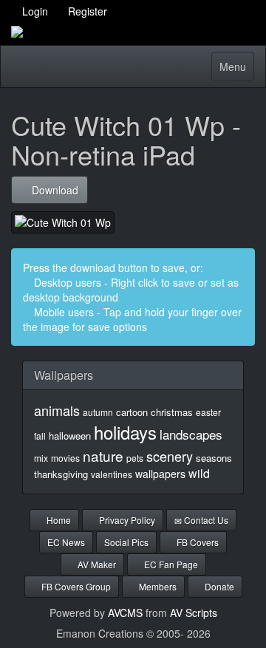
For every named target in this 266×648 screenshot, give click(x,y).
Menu (236, 69)
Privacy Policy (126, 520)
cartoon (132, 412)
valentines (111, 474)
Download (53, 190)
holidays (125, 432)
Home (57, 520)
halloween (70, 436)
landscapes (191, 434)
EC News (66, 542)
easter (208, 412)
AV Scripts (193, 612)
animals (57, 410)
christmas (172, 412)
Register (86, 11)
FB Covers (196, 542)
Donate (218, 586)
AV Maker (95, 564)
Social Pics (126, 542)
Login (33, 11)
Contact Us (205, 520)
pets (134, 457)
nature (103, 455)
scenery (169, 455)
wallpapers (160, 473)
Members (157, 586)
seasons (214, 458)
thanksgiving (61, 474)
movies (65, 457)
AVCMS (125, 612)
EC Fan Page (170, 564)
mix (41, 457)
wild (199, 473)
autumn (98, 412)
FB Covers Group (75, 586)
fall (40, 435)
